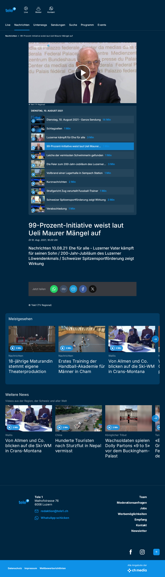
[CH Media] (137, 570)
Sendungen (58, 24)
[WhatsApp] (54, 289)
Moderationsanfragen (132, 502)
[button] (64, 289)
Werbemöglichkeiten (132, 514)
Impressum (30, 568)
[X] (93, 289)
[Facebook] (83, 289)
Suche (73, 24)
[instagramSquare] (142, 552)
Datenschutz (15, 568)
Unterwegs (40, 24)
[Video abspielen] (82, 72)
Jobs (143, 508)
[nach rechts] (155, 339)
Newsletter (139, 531)
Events (102, 24)
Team (143, 497)
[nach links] (9, 339)
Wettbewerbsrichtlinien (53, 568)
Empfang (141, 519)
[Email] (73, 289)
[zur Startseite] (10, 10)
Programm (87, 24)
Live (7, 24)
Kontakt (141, 525)
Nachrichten (22, 24)
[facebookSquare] (130, 552)
